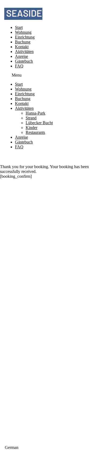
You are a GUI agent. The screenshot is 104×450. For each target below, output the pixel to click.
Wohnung (23, 32)
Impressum (52, 348)
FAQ (19, 66)
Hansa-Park (35, 113)
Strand (31, 118)
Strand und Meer (12, 402)
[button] (33, 75)
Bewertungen (52, 430)
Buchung (22, 42)
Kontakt (22, 46)
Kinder (31, 127)
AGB (52, 358)
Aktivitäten (24, 51)
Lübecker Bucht (39, 122)
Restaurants (35, 132)
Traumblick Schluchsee (52, 312)
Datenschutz (52, 353)
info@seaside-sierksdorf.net (52, 281)
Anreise (21, 56)
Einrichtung (25, 37)
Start (19, 27)
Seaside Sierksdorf (52, 317)
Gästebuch (24, 61)
